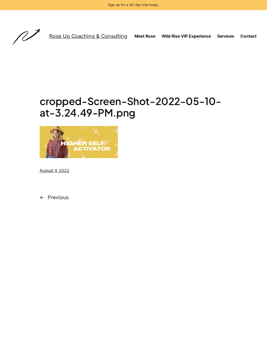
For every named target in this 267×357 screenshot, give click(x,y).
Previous (58, 197)
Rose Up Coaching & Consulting (88, 36)
